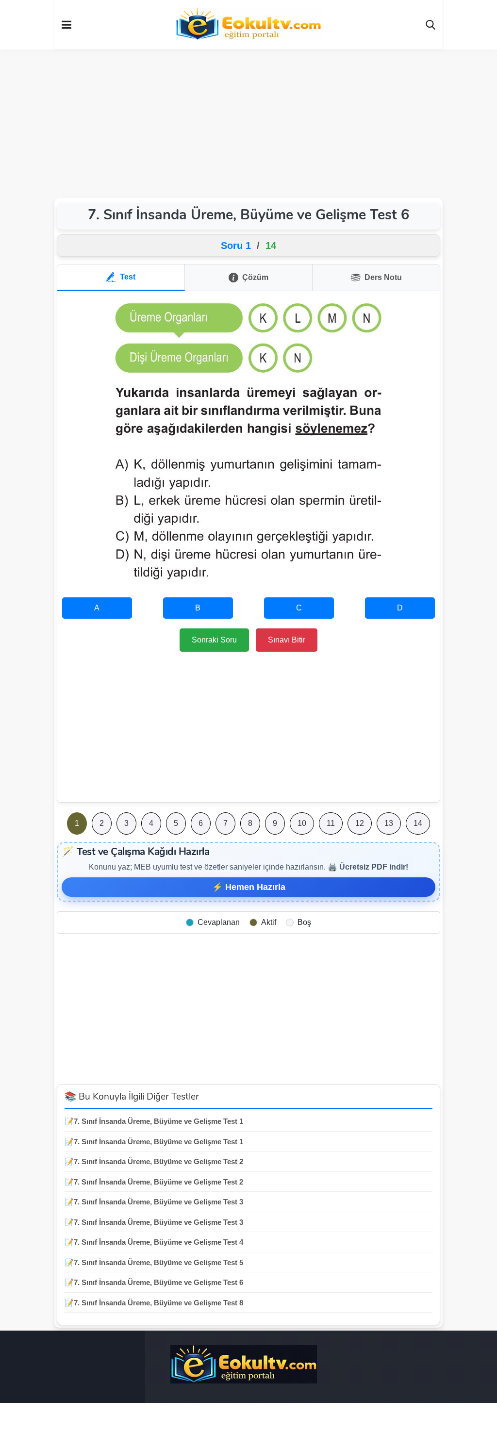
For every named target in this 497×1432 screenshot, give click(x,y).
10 (302, 823)
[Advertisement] (248, 122)
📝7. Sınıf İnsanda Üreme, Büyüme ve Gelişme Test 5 (154, 1262)
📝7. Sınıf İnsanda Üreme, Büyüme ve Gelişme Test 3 (154, 1202)
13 (388, 823)
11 (331, 823)
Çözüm (255, 277)
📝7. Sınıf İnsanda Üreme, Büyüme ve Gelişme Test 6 (154, 1282)
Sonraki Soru (214, 640)
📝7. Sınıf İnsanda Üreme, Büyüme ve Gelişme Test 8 (154, 1303)
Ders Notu (383, 277)
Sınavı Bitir (286, 640)
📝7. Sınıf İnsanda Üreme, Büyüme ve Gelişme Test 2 (154, 1161)
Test (127, 277)
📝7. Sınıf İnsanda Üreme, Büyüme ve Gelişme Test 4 (154, 1242)
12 (359, 823)
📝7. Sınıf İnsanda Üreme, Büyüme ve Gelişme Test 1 (154, 1121)
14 (418, 823)
